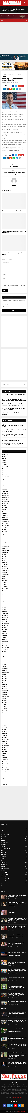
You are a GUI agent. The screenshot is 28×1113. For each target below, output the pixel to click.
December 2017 (5, 666)
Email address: (5, 304)
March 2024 (4, 513)
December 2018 (5, 641)
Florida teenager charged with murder (12, 210)
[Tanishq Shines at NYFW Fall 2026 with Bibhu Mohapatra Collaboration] (4, 936)
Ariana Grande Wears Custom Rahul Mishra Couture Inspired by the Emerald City (16, 943)
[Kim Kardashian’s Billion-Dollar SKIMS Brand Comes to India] (4, 897)
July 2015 (4, 725)
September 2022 (5, 550)
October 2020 (5, 597)
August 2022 (5, 552)
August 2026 (5, 454)
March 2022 (4, 562)
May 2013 (4, 778)
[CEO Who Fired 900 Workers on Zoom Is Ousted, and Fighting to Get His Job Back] (4, 1014)
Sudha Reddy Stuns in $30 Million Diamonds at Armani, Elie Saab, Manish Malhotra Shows (17, 904)
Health (6, 8)
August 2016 (5, 698)
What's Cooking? (4, 887)
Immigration (11, 8)
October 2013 (5, 767)
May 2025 (4, 485)
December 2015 (5, 715)
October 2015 (5, 719)
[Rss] (17, 12)
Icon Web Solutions (21, 1111)
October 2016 (5, 694)
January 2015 (5, 737)
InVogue (16, 8)
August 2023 (5, 527)
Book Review (3, 836)
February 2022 (5, 564)
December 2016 (5, 690)
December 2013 (5, 763)
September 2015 (5, 721)
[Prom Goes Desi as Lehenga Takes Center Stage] (4, 912)
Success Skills (4, 872)
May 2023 (4, 534)
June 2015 (4, 727)
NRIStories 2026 (13, 10)
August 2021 (5, 576)
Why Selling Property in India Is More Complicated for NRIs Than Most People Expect (17, 1022)
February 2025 (5, 491)
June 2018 (4, 654)
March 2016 (4, 708)
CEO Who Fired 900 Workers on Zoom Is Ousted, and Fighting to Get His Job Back (17, 1013)
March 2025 (4, 489)
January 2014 (5, 761)
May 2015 (4, 729)
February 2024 (5, 515)
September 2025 (5, 476)
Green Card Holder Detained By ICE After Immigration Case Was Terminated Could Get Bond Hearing (16, 986)
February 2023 (5, 540)
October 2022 (5, 548)
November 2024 (5, 497)
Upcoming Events (4, 882)
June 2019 (4, 629)
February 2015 (5, 735)
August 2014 (5, 747)
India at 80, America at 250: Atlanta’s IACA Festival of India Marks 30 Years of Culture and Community (17, 970)
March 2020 (4, 611)
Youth (2, 889)
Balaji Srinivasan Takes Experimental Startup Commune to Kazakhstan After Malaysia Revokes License (17, 1030)
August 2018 (5, 649)
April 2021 (4, 584)
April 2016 (4, 706)
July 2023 (4, 529)
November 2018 (5, 643)
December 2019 (5, 617)
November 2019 (5, 619)
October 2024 (5, 499)
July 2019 (4, 627)
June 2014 (4, 751)
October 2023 (5, 523)
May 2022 (4, 558)
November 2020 (5, 594)
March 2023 (4, 538)
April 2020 (4, 609)
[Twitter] (11, 12)
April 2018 (4, 658)
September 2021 (5, 574)
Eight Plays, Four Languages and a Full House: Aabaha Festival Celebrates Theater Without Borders (17, 954)
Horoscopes (3, 854)
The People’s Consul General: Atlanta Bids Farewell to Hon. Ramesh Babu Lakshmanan (17, 962)
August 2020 (5, 601)
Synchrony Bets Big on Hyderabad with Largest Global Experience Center (17, 1038)
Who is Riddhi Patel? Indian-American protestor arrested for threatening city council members (12, 425)
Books (3, 8)
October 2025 (5, 474)
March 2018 (4, 660)
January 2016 (5, 712)
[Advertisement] (14, 38)
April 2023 (4, 536)
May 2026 (4, 460)
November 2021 (5, 570)
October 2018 (5, 645)
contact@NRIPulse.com (16, 1097)
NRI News (7, 6)
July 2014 (4, 749)
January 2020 (5, 615)
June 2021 (4, 580)
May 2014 (4, 753)
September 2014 (5, 745)
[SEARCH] (24, 384)
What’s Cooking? (12, 9)
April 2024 (4, 511)
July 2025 (4, 481)
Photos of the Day (6, 848)
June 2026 (4, 458)
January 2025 (5, 493)
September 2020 (5, 599)
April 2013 (4, 780)
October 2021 (5, 572)
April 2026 (4, 462)
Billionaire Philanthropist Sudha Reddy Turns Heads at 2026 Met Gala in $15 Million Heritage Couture (17, 919)
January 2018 (5, 664)
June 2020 (4, 605)
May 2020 (4, 607)
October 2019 (5, 621)
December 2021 (5, 568)
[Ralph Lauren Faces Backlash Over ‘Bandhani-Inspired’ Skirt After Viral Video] (4, 928)
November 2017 (5, 668)
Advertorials (3, 828)
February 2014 (5, 759)
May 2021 (4, 582)
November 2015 (5, 717)
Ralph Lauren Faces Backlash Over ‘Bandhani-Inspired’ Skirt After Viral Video (17, 928)
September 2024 (5, 501)
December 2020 (5, 592)
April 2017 (4, 682)
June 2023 (4, 531)
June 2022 (4, 556)
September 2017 (5, 672)
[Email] (16, 12)
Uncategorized (4, 880)
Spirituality (3, 870)
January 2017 (5, 688)
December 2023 (5, 519)
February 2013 (5, 784)
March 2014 (4, 757)
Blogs (2, 832)
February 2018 (5, 662)
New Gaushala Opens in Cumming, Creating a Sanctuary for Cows (16, 978)
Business (12, 6)
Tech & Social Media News (6, 874)
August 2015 (5, 723)
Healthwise (3, 852)
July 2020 (4, 603)
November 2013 (5, 765)
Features (16, 6)
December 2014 (5, 739)
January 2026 (5, 468)
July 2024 (4, 505)
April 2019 (4, 633)
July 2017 (4, 676)
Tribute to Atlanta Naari (6, 878)
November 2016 (5, 692)
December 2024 (5, 495)
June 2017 (4, 678)
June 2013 (4, 776)
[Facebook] (4, 1105)
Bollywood (23, 9)
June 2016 (4, 702)
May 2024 (4, 509)
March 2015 (4, 733)
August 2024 (5, 503)
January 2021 (5, 590)
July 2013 (4, 774)
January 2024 (5, 517)
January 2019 (5, 639)
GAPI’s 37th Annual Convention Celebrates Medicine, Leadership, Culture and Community (16, 994)
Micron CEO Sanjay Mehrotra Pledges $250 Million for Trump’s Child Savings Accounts (17, 1063)
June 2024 (4, 507)
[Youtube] (14, 12)
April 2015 (4, 731)
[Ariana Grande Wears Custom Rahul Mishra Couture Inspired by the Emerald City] (4, 944)
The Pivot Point (4, 9)
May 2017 (4, 680)
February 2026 (5, 466)
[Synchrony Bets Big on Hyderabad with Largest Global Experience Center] (4, 1039)
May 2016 (4, 704)
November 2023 (5, 521)
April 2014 (4, 755)
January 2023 (5, 542)
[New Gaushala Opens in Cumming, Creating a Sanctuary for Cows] (4, 979)
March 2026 (4, 464)
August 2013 (5, 771)
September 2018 (5, 647)
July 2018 (4, 651)
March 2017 (4, 684)
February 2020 (5, 613)
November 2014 (5, 741)
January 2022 (5, 566)
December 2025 (5, 470)
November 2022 (5, 546)
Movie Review (4, 862)
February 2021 (5, 588)
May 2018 (4, 656)
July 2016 (4, 700)
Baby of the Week (4, 830)
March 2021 (4, 586)
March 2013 (4, 782)
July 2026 (4, 456)
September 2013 (5, 769)
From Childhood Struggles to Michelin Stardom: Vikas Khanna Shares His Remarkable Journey (17, 1003)
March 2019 (4, 635)
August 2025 (5, 479)
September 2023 (5, 525)
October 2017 (5, 670)
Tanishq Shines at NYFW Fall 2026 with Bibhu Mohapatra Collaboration (17, 935)
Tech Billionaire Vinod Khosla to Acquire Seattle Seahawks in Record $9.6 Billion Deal (17, 1046)
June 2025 (4, 483)
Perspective (22, 6)
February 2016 (5, 710)
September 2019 (5, 623)
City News (2, 6)
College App (18, 9)
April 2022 (4, 560)
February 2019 (5, 637)
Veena (4, 82)
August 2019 (5, 625)
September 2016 (5, 696)
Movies (20, 8)
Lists (2, 860)
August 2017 (5, 674)
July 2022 (4, 554)
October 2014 (5, 743)
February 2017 (5, 686)
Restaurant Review (5, 10)
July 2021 (4, 578)
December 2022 (5, 544)
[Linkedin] (11, 1105)
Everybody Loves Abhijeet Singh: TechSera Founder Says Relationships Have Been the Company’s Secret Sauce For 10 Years (17, 1054)
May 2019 (4, 631)
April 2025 (4, 487)
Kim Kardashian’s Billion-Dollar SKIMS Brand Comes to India (17, 896)
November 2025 (5, 472)
